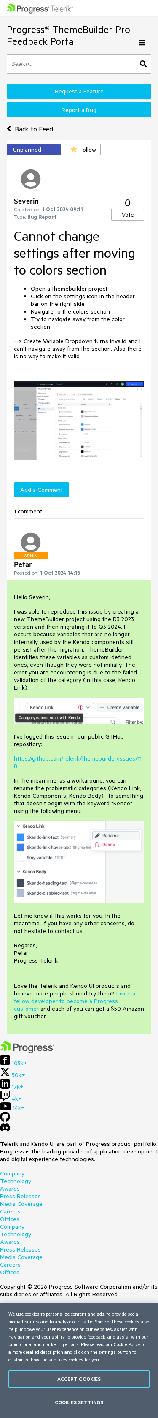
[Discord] (5, 1129)
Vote (128, 214)
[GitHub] (5, 1119)
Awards (10, 1188)
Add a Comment (41, 490)
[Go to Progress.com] (27, 1051)
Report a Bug (79, 110)
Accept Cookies (79, 1379)
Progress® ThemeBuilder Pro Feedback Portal (68, 35)
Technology (15, 1181)
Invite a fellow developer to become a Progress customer (74, 1001)
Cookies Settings (79, 1402)
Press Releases (20, 1196)
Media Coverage (21, 1204)
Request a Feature (79, 91)
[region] (79, 1360)
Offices (9, 1219)
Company (12, 1173)
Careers (10, 1211)
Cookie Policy (127, 1344)
